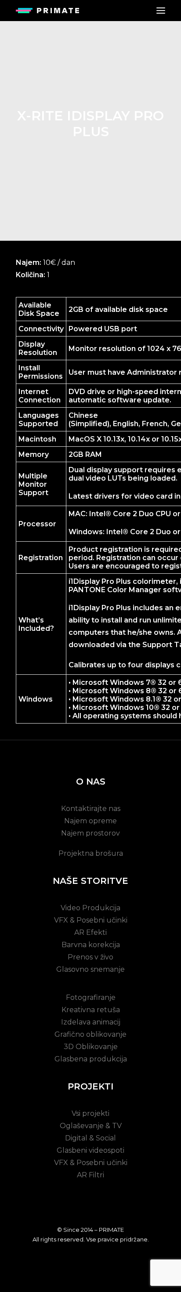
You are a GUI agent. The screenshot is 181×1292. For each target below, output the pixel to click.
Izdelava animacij (90, 1022)
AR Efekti (90, 932)
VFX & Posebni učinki (90, 920)
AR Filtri (90, 1175)
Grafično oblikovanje (90, 1034)
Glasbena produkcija (90, 1059)
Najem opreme (90, 821)
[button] (161, 10)
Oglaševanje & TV (91, 1126)
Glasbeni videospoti (90, 1150)
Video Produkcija (90, 908)
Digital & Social (90, 1138)
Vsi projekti (90, 1113)
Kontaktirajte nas (90, 808)
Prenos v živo (90, 957)
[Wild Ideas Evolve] (47, 10)
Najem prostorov (90, 833)
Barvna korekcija (91, 945)
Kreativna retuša (91, 1010)
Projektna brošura (90, 853)
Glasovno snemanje (90, 969)
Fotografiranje (91, 997)
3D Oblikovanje (91, 1046)
